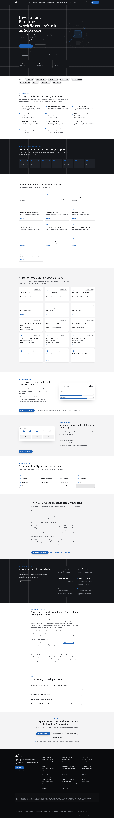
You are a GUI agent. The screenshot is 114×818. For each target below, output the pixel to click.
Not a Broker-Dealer (66, 777)
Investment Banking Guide (47, 777)
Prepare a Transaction (86, 786)
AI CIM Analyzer (85, 757)
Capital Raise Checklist (47, 779)
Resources (62, 2)
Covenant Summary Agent (87, 766)
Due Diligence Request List (48, 786)
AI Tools (57, 2)
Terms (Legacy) (87, 815)
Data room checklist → (55, 552)
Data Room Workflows (47, 764)
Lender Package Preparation (48, 768)
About (83, 777)
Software (29, 2)
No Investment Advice (66, 781)
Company (75, 2)
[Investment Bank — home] (19, 2)
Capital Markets (42, 2)
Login (88, 2)
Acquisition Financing (66, 764)
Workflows (35, 2)
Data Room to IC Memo (87, 759)
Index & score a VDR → (66, 552)
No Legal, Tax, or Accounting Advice (70, 783)
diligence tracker (56, 647)
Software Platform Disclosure (68, 779)
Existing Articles (45, 788)
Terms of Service (65, 786)
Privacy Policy (65, 788)
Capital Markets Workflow (47, 759)
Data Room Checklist (46, 783)
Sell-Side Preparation (66, 759)
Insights (83, 783)
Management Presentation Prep (68, 768)
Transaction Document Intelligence (49, 761)
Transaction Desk (50, 2)
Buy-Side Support (66, 761)
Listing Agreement (95, 815)
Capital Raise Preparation (67, 757)
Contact (83, 779)
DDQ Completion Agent (87, 764)
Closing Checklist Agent (87, 768)
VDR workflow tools (68, 643)
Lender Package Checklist (47, 781)
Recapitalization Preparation (68, 766)
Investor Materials (46, 766)
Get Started (94, 2)
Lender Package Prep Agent (87, 761)
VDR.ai (43, 770)
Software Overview (46, 757)
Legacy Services (85, 781)
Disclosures (68, 2)
